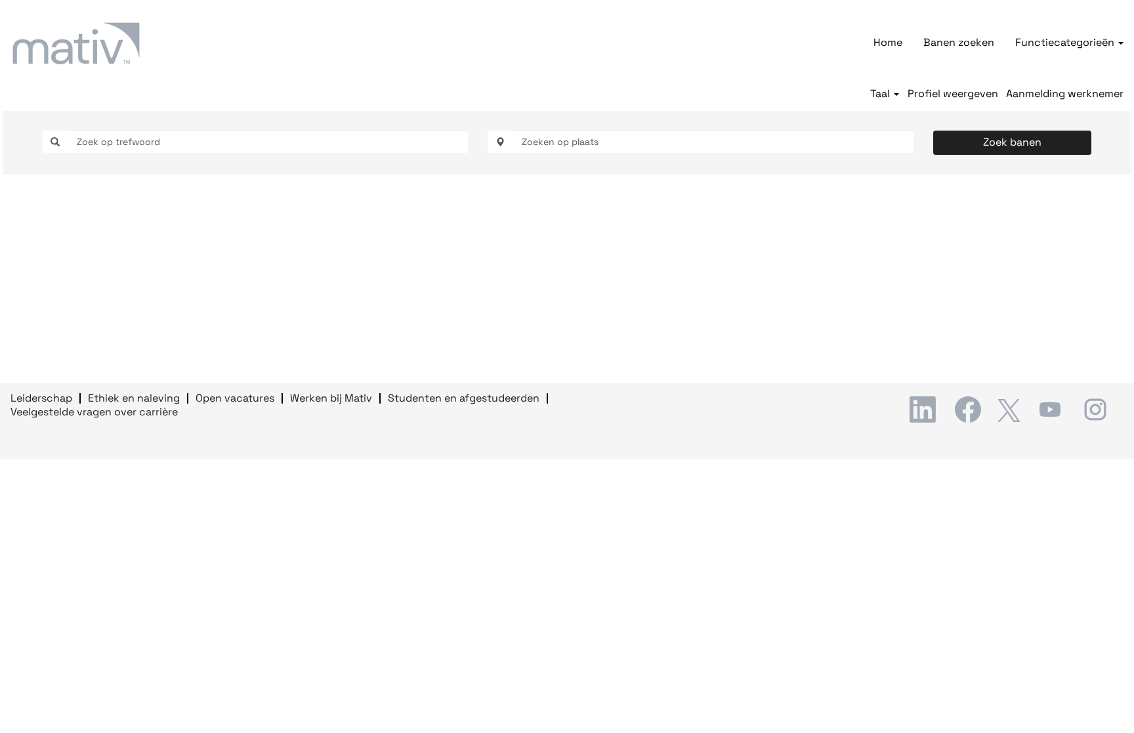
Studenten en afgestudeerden (463, 398)
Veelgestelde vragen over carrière (94, 412)
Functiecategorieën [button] (1066, 42)
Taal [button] (881, 94)
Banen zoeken (958, 42)
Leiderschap (41, 398)
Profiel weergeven (953, 94)
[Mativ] (76, 43)
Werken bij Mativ (331, 398)
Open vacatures (235, 398)
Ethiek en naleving (134, 398)
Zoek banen (1012, 142)
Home (887, 42)
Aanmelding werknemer (1065, 94)
